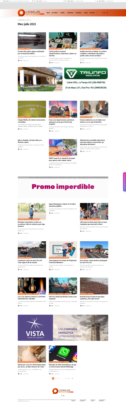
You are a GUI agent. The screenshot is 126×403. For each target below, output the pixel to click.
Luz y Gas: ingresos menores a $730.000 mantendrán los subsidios (31, 298)
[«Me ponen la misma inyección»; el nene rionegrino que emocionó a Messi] (94, 211)
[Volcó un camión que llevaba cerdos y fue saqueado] (63, 285)
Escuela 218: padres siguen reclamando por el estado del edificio (31, 52)
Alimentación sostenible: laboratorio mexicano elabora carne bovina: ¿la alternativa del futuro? (92, 142)
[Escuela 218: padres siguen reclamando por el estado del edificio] (32, 40)
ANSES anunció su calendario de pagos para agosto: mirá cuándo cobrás (62, 159)
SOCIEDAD (89, 117)
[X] (105, 13)
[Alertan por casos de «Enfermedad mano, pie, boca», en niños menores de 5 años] (32, 354)
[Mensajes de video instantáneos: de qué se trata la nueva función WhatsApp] (63, 354)
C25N (21, 60)
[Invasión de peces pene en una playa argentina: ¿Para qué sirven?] (94, 285)
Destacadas (21, 48)
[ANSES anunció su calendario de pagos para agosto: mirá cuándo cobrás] (63, 147)
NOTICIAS (98, 48)
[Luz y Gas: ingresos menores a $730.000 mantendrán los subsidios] (32, 285)
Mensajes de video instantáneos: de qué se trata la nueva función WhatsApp (62, 366)
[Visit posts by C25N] (18, 60)
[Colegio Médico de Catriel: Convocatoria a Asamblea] (32, 109)
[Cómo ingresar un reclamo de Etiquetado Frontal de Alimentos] (63, 249)
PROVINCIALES (36, 219)
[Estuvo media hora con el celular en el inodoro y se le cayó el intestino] (94, 109)
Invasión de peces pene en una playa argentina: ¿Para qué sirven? (92, 298)
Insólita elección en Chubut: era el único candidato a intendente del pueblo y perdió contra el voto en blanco (93, 53)
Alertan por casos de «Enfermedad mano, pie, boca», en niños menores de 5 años (32, 366)
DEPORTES (83, 219)
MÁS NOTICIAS (84, 257)
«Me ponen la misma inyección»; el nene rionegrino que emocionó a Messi (93, 223)
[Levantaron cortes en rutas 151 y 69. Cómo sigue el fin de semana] (32, 249)
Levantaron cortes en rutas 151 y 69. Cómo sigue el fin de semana (30, 261)
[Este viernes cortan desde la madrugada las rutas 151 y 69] (94, 249)
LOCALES (28, 48)
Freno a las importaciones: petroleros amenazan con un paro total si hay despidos (61, 122)
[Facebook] (103, 13)
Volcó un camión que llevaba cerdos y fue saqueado (63, 298)
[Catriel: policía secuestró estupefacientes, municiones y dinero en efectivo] (63, 40)
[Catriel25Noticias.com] (31, 12)
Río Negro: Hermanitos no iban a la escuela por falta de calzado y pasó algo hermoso (31, 224)
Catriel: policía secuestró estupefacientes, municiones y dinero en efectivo (62, 53)
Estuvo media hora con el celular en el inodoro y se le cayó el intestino (92, 121)
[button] (96, 12)
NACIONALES (91, 48)
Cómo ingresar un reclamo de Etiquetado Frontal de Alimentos (63, 261)
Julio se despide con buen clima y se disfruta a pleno (30, 141)
